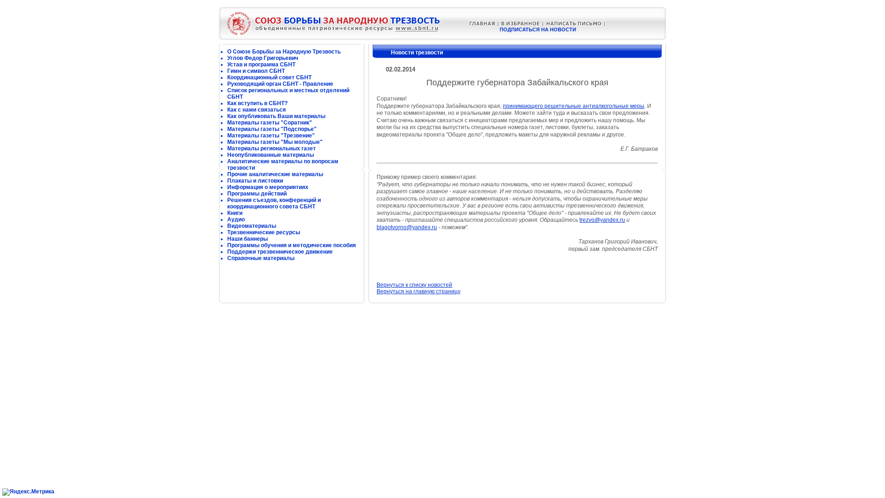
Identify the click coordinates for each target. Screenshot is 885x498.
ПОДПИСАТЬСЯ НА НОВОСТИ (538, 29)
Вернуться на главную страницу (418, 291)
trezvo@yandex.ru (602, 220)
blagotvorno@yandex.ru (407, 227)
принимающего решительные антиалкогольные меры (573, 106)
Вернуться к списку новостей (414, 285)
